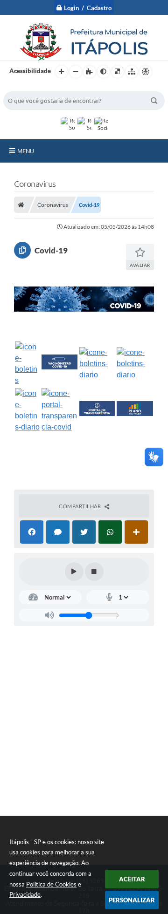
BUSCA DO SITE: (30, 86)
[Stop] (94, 571)
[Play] (74, 571)
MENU (25, 151)
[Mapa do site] (132, 72)
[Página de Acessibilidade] (146, 72)
